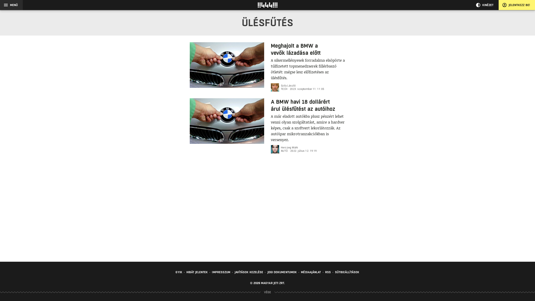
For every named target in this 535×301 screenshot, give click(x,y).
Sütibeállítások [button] (347, 272)
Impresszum (221, 272)
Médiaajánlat (311, 272)
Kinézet (488, 5)
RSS (328, 272)
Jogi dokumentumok (282, 272)
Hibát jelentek (197, 272)
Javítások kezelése (249, 272)
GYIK (179, 272)
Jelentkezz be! (519, 5)
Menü (14, 5)
